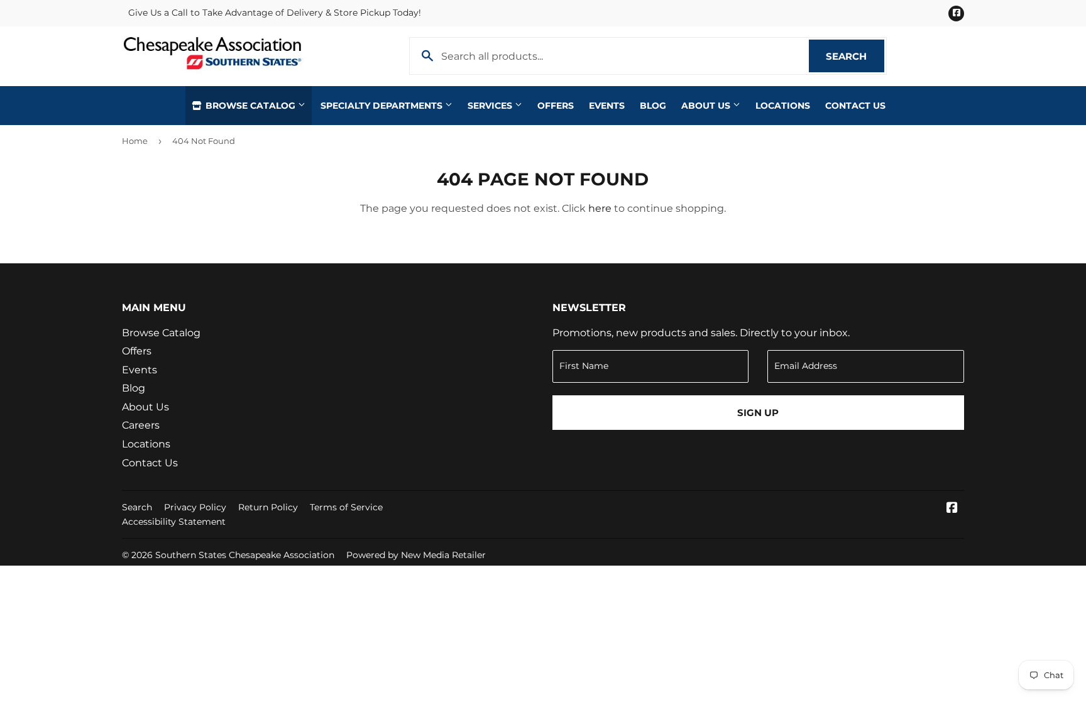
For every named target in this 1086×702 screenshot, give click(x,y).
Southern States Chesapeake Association (244, 555)
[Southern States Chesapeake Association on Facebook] (952, 509)
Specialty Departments (383, 106)
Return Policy (268, 507)
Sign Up (758, 413)
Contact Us (855, 106)
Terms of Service (346, 507)
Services (491, 106)
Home (135, 141)
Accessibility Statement (174, 522)
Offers (555, 106)
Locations (782, 106)
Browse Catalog (250, 106)
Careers (141, 425)
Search (855, 56)
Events (607, 106)
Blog (653, 106)
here (600, 208)
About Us (707, 106)
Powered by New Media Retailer (416, 555)
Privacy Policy (195, 507)
